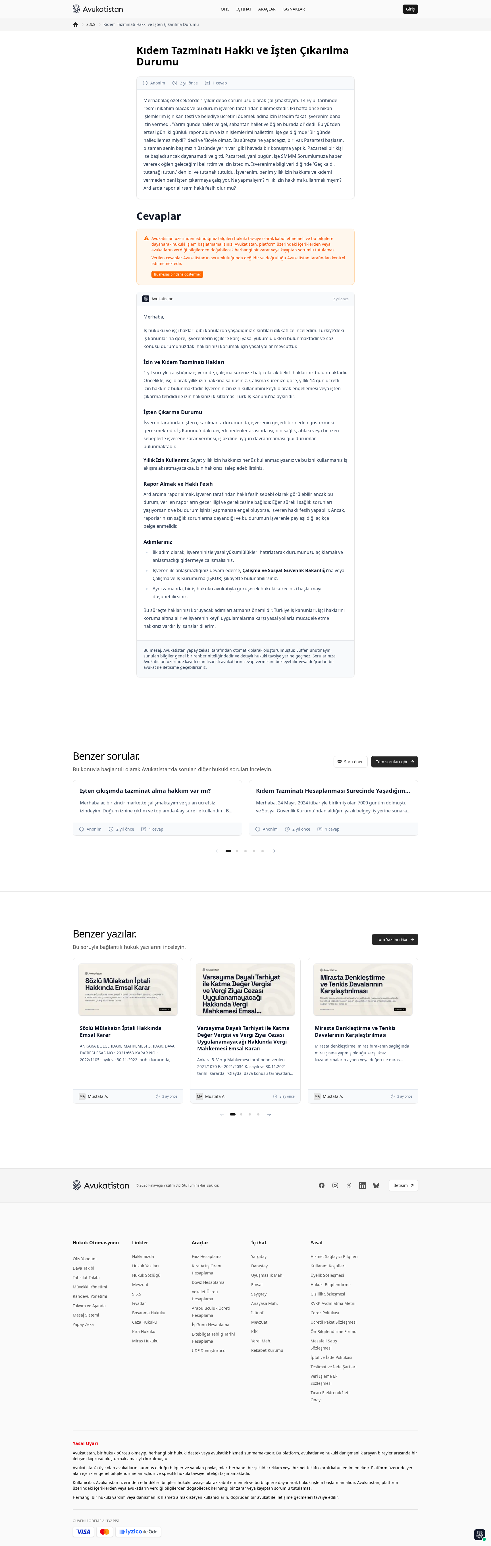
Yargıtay (259, 1256)
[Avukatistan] (98, 9)
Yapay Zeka (83, 1324)
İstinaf (257, 1312)
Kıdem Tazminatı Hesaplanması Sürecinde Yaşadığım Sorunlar (333, 790)
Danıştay (259, 1265)
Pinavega (155, 1185)
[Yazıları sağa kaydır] (269, 1114)
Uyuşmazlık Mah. (267, 1275)
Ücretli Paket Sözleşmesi (334, 1322)
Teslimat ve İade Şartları (334, 1366)
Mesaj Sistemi (86, 1315)
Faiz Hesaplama (207, 1256)
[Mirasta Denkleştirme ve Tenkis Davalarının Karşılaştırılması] (363, 989)
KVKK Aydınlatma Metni (333, 1303)
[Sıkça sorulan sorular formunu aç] (479, 1534)
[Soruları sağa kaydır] (273, 851)
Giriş (410, 9)
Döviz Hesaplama (208, 1282)
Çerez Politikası (325, 1312)
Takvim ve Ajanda (89, 1305)
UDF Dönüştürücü (209, 1350)
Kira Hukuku (143, 1331)
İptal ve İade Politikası (331, 1357)
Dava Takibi (83, 1268)
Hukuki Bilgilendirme (331, 1284)
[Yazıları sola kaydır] (222, 1114)
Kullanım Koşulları (328, 1265)
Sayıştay (259, 1294)
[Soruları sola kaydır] (218, 851)
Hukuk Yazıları (145, 1265)
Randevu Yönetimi (90, 1296)
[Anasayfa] (75, 24)
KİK (254, 1331)
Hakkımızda (143, 1256)
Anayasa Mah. (264, 1303)
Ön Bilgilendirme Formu (334, 1331)
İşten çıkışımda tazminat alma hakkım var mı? (145, 790)
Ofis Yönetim (85, 1258)
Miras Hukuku (145, 1341)
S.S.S (90, 24)
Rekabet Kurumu (267, 1350)
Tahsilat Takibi (86, 1277)
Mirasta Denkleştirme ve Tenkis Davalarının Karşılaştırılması (355, 1031)
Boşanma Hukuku (148, 1312)
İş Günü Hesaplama (210, 1324)
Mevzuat (140, 1284)
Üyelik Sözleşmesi (327, 1275)
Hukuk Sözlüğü (146, 1275)
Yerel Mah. (261, 1341)
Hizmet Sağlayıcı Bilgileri (334, 1256)
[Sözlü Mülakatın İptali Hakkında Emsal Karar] (128, 989)
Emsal (257, 1284)
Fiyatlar (139, 1303)
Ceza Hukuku (144, 1322)
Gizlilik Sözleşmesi (328, 1294)
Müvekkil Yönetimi (90, 1287)
